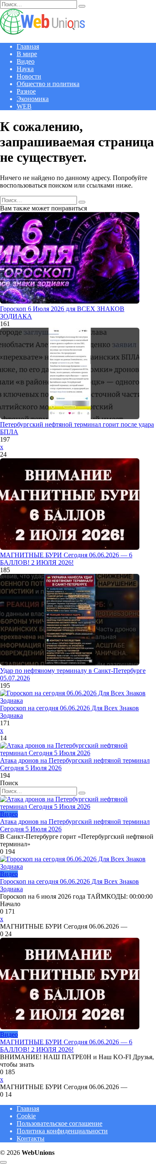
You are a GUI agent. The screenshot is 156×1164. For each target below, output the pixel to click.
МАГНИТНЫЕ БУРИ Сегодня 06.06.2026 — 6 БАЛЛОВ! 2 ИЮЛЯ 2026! (66, 558)
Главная (28, 46)
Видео (26, 61)
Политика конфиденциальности (62, 1130)
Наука (25, 68)
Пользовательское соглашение (59, 1123)
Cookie (26, 1116)
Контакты (31, 1138)
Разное (26, 91)
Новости (29, 76)
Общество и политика (48, 83)
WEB (24, 106)
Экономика (33, 98)
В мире (27, 53)
